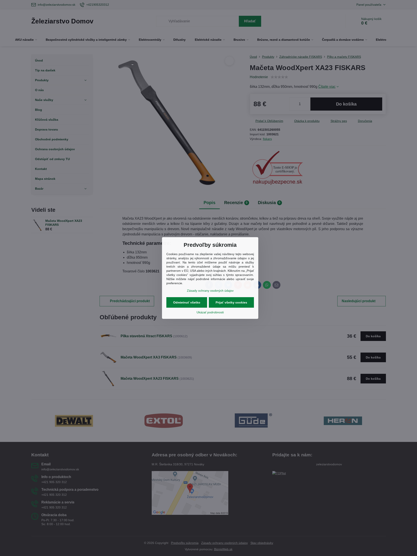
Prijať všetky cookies (231, 302)
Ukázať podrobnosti (210, 312)
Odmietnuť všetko (186, 302)
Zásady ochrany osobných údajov (210, 290)
